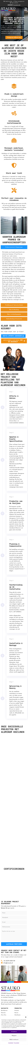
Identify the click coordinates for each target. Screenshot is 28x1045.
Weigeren (14, 1035)
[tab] (14, 247)
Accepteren (14, 1031)
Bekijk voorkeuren (14, 1039)
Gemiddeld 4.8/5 (16, 5)
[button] (25, 1017)
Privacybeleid (16, 1042)
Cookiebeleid (10, 1042)
